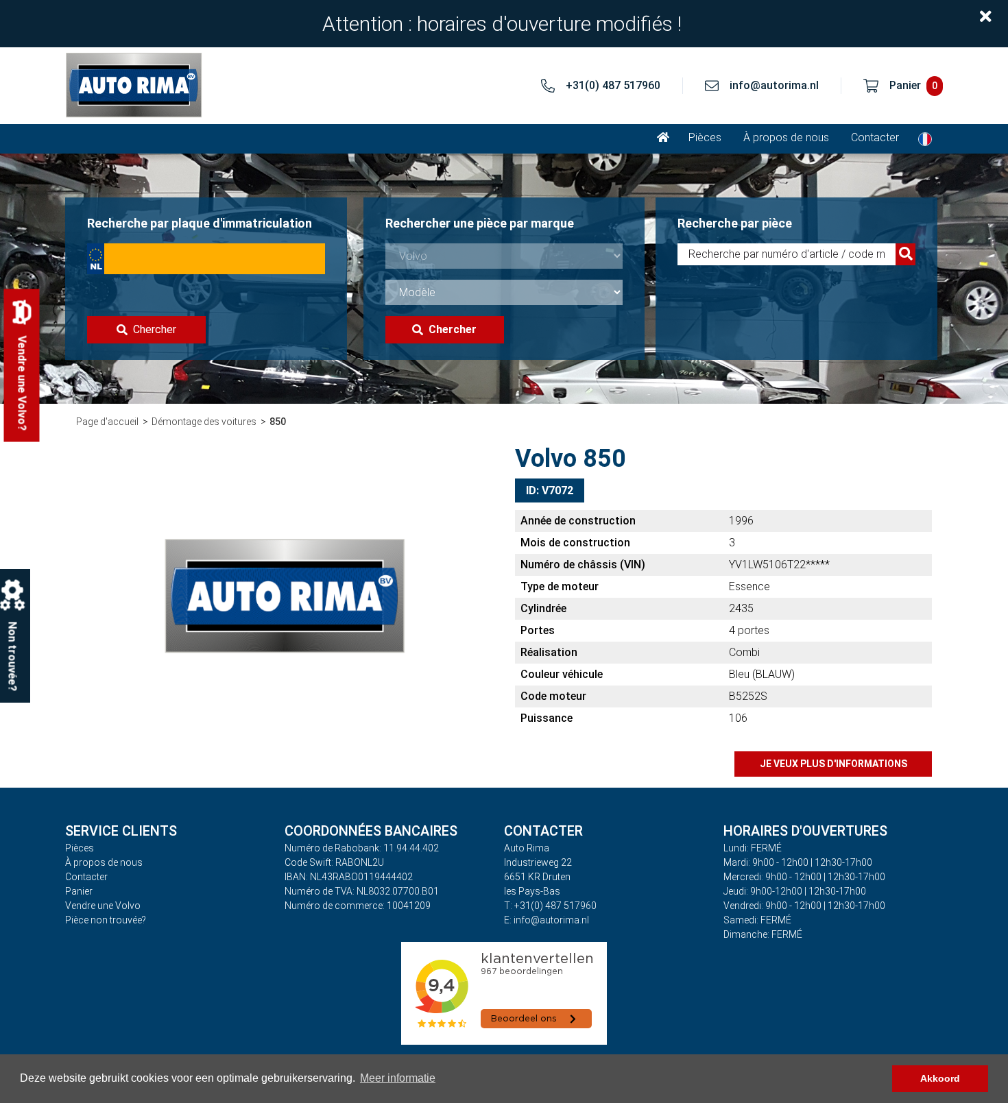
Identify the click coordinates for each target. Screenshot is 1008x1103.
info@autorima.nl (774, 85)
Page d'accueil (107, 421)
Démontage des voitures (204, 421)
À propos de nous (786, 137)
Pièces (704, 137)
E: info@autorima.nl (546, 919)
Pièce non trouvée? (105, 919)
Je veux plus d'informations (833, 763)
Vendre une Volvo (103, 905)
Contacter (875, 137)
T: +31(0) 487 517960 (550, 905)
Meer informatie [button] (397, 1078)
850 (277, 421)
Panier (79, 891)
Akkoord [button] (940, 1078)
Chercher (154, 329)
